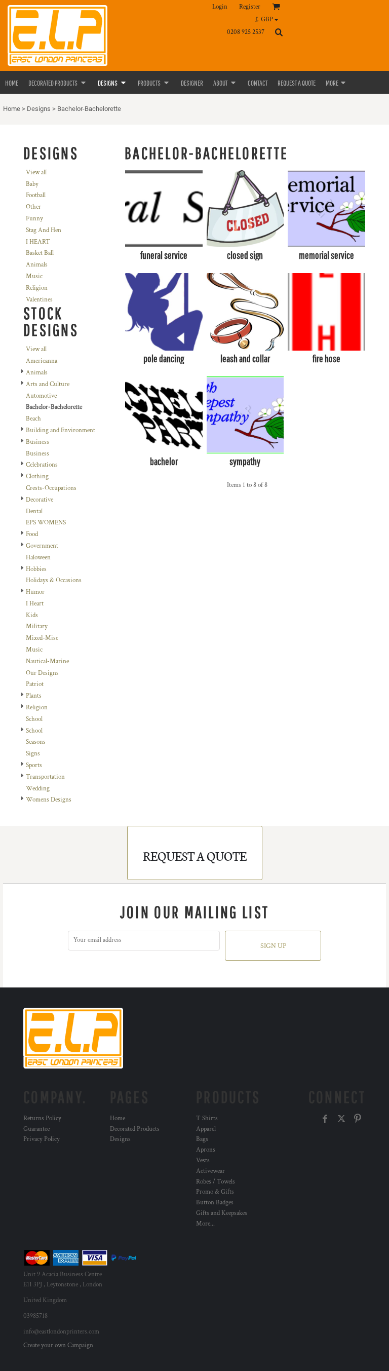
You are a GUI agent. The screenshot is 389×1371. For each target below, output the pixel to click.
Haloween (38, 557)
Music (34, 276)
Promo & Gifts (215, 1192)
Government (42, 546)
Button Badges (215, 1202)
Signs (33, 753)
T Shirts (207, 1118)
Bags (202, 1139)
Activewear (210, 1171)
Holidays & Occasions (54, 580)
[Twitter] (341, 1119)
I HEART (38, 242)
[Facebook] (325, 1119)
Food (32, 534)
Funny (34, 218)
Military (37, 626)
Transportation (45, 777)
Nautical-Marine (47, 661)
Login (219, 7)
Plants (34, 696)
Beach (33, 418)
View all (36, 172)
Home (11, 108)
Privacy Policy (41, 1139)
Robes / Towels (215, 1181)
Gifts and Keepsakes (221, 1213)
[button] (269, 19)
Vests (203, 1160)
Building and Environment (60, 430)
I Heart (35, 603)
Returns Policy (42, 1118)
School (34, 719)
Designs (39, 108)
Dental (34, 511)
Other (33, 207)
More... (205, 1224)
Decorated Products (135, 1129)
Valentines (39, 299)
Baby (32, 184)
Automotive (41, 396)
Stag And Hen (43, 230)
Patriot (35, 684)
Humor (35, 592)
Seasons (36, 742)
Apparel (206, 1129)
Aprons (205, 1150)
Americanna (41, 361)
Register (249, 7)
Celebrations (42, 465)
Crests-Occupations (51, 488)
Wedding (38, 788)
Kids (32, 615)
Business (37, 442)
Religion (37, 288)
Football (36, 195)
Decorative (39, 500)
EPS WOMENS (46, 522)
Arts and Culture (47, 384)
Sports (34, 765)
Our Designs (42, 673)
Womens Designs (48, 799)
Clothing (37, 476)
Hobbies (36, 569)
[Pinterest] (358, 1119)
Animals (37, 264)
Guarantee (36, 1129)
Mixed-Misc (42, 638)
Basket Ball (40, 253)
